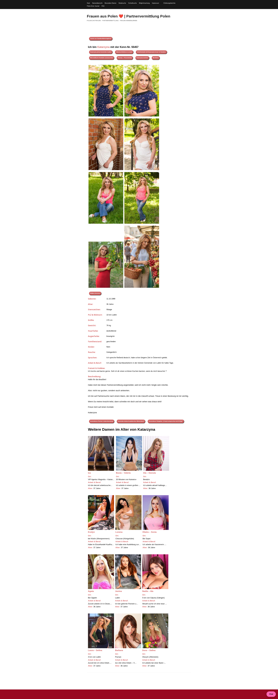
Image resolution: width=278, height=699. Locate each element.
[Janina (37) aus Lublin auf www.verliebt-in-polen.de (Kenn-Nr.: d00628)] (128, 571)
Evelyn (91, 532)
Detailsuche (122, 3)
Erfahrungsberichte (169, 3)
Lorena (118, 532)
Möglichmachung (144, 3)
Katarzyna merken (142, 58)
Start (88, 3)
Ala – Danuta (149, 473)
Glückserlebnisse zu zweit (124, 52)
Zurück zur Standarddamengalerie (100, 38)
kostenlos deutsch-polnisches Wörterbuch (131, 421)
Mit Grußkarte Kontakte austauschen (101, 58)
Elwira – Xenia (150, 532)
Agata (91, 591)
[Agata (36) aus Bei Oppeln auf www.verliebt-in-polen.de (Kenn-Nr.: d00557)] (101, 571)
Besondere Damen (110, 3)
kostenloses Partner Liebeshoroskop (101, 421)
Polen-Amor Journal (93, 6)
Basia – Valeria (123, 473)
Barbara (119, 650)
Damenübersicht (97, 3)
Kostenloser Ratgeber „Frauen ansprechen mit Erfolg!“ (166, 421)
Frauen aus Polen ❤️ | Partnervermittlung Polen (128, 16)
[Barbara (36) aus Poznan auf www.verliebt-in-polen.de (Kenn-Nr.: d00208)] (128, 630)
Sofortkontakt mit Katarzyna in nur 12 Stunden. (151, 52)
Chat (271, 694)
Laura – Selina (95, 650)
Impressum (155, 3)
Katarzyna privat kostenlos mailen (100, 52)
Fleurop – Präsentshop (125, 58)
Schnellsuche (132, 3)
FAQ (103, 6)
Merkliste (156, 58)
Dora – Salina (149, 650)
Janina (118, 591)
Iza (89, 473)
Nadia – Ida (147, 591)
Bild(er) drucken (95, 293)
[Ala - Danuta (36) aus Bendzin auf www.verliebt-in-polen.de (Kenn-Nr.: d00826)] (156, 453)
